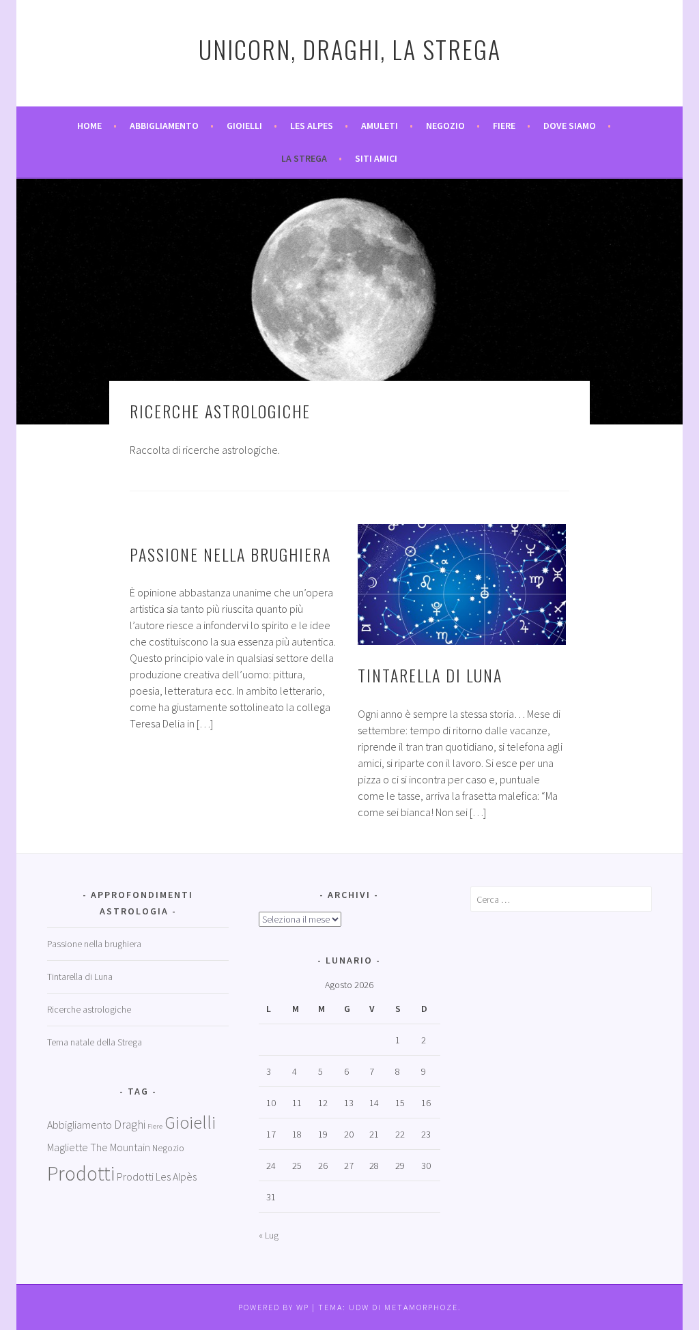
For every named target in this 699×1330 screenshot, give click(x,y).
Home (89, 125)
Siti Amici (376, 158)
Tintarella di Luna (430, 675)
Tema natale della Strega (94, 1042)
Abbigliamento (164, 125)
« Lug (269, 1235)
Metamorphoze (421, 1307)
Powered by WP (273, 1307)
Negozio (445, 125)
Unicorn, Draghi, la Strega (350, 49)
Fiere (504, 125)
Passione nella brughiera (230, 554)
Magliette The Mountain (98, 1147)
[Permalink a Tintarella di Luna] (462, 585)
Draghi (129, 1124)
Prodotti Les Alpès (157, 1176)
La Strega (304, 158)
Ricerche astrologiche (89, 1009)
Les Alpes (311, 125)
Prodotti (81, 1173)
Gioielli (244, 125)
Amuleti (379, 125)
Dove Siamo (569, 125)
